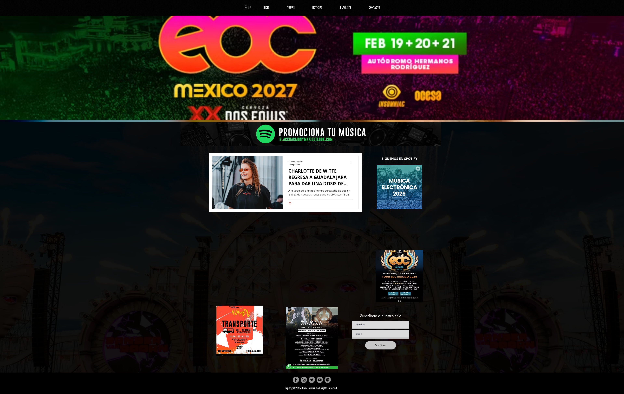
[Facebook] (296, 380)
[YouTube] (320, 380)
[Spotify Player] (399, 245)
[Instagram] (304, 380)
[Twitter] (312, 380)
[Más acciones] (352, 163)
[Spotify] (328, 380)
